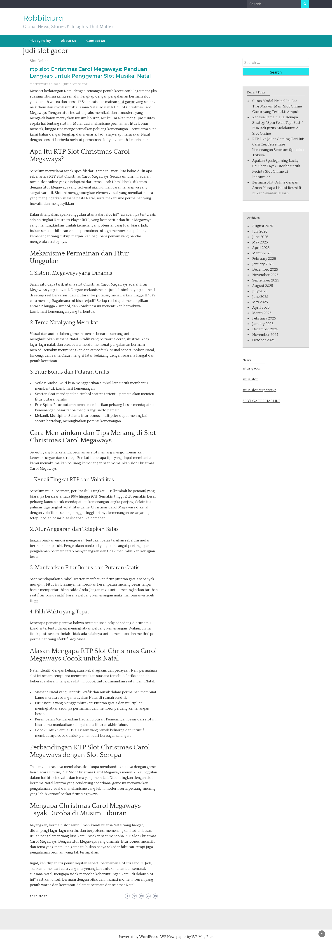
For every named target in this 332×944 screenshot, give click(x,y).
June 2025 (260, 297)
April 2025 (261, 307)
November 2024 (265, 335)
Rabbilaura (43, 18)
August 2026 (262, 226)
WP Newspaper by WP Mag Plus (186, 937)
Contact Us (95, 40)
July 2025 (259, 291)
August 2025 (262, 286)
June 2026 (260, 237)
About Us (68, 40)
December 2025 (265, 269)
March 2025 (261, 313)
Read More (38, 896)
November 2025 (265, 275)
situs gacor (252, 368)
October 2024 (263, 340)
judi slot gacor (75, 84)
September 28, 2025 (46, 84)
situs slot (250, 379)
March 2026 (261, 253)
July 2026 (259, 231)
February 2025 (264, 318)
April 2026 (261, 248)
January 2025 (263, 324)
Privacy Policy (40, 40)
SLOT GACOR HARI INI (261, 401)
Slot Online (39, 61)
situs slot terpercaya (259, 390)
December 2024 (265, 329)
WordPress (148, 937)
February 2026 (264, 259)
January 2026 (263, 264)
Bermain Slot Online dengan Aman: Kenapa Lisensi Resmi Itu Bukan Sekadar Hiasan (278, 187)
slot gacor (126, 102)
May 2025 (260, 302)
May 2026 (260, 242)
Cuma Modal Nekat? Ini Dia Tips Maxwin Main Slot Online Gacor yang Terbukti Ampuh (277, 106)
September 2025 (265, 280)
